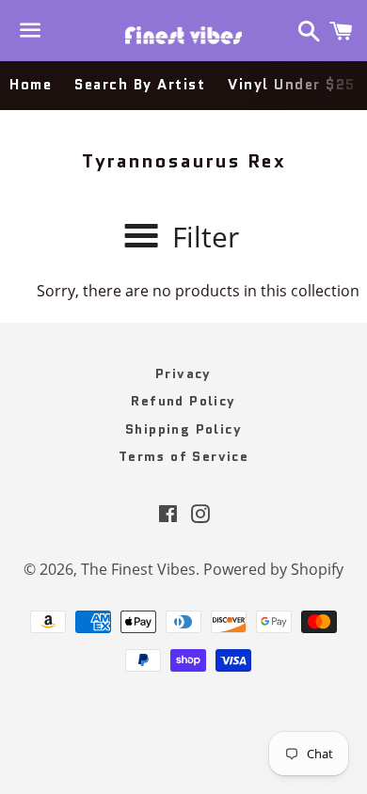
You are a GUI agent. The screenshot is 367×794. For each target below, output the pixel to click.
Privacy (183, 373)
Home (30, 84)
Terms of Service (183, 456)
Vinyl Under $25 (292, 84)
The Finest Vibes (138, 569)
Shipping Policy (183, 429)
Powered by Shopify (273, 569)
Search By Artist (139, 84)
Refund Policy (183, 400)
